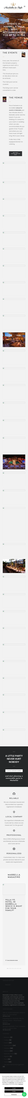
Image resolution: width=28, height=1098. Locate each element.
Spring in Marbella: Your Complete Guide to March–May (14, 1027)
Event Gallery (14, 38)
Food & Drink (8, 1045)
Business (7, 1037)
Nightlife (6, 1056)
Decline (14, 1091)
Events (6, 1043)
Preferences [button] (20, 1084)
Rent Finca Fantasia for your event (15, 153)
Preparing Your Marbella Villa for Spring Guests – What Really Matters (13, 1020)
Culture (6, 1040)
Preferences (14, 1094)
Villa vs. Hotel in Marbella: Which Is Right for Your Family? (14, 1013)
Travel (8, 960)
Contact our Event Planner (14, 770)
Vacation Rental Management (14, 1065)
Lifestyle (6, 1051)
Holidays (7, 1048)
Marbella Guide (14, 960)
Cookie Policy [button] (11, 1082)
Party (5, 1059)
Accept (14, 1088)
